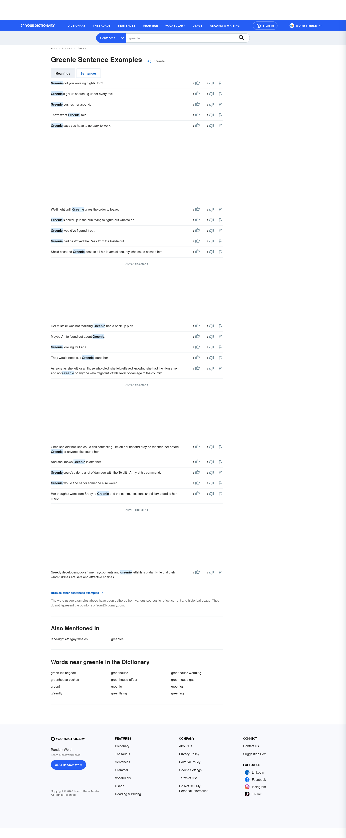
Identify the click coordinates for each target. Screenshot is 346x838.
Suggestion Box (254, 754)
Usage (119, 786)
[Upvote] (197, 83)
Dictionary (122, 746)
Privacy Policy (189, 754)
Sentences (107, 38)
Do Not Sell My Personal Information (193, 788)
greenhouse (119, 672)
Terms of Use (188, 778)
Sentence (67, 48)
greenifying (119, 693)
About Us (185, 746)
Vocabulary (123, 778)
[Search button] (243, 38)
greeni (55, 686)
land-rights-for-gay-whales (69, 639)
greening (177, 693)
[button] (265, 25)
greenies (117, 639)
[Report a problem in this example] (220, 83)
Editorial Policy (189, 762)
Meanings (62, 73)
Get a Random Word (68, 765)
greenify (56, 693)
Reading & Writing (128, 794)
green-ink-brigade (63, 672)
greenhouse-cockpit (65, 679)
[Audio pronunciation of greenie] (149, 61)
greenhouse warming (186, 672)
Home (54, 48)
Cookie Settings (190, 770)
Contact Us (251, 746)
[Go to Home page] (38, 25)
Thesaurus (122, 754)
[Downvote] (211, 83)
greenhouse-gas (182, 679)
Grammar (121, 770)
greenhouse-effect (124, 679)
